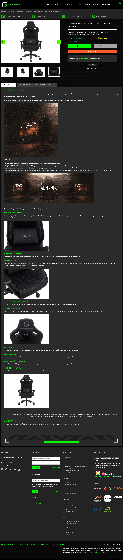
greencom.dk (70, 532)
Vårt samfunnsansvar (71, 493)
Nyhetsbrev (40, 544)
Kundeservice (47, 424)
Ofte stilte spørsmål (57, 544)
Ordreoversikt (69, 460)
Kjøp (80, 46)
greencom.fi (69, 534)
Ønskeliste (106, 46)
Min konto (68, 457)
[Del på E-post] (96, 68)
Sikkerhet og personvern (27, 544)
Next (59, 42)
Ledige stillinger (70, 525)
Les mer (58, 491)
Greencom (37, 503)
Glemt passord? (56, 467)
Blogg (47, 544)
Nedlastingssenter (71, 511)
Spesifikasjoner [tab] (24, 84)
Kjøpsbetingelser (12, 544)
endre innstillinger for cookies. (98, 552)
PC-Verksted (70, 505)
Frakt (3, 544)
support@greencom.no (11, 462)
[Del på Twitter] (88, 68)
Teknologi (67, 472)
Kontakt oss (68, 482)
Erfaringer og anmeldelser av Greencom (76, 466)
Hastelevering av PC (72, 507)
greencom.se (70, 530)
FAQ (66, 491)
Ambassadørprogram (72, 521)
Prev (3, 42)
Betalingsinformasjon (72, 509)
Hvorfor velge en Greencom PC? (75, 503)
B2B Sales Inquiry (71, 523)
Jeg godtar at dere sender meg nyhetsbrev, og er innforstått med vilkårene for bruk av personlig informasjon (45, 486)
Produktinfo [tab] (8, 84)
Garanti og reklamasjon (71, 486)
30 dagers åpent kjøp (71, 484)
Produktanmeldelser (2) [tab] (44, 84)
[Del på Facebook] (92, 68)
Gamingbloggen (69, 468)
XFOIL (68, 528)
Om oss (67, 464)
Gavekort (67, 462)
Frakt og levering (70, 489)
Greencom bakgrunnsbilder (73, 470)
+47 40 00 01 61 (10, 460)
